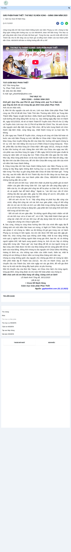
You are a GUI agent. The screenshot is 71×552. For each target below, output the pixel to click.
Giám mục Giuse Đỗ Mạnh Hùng (15, 19)
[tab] (19, 342)
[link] (5, 312)
